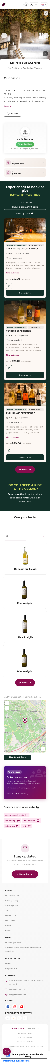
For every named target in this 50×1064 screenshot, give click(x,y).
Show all (23, 469)
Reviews (9, 925)
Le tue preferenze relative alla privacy (27, 1055)
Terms (8, 910)
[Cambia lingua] (44, 4)
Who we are (10, 915)
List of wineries (12, 895)
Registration (11, 968)
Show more (8, 106)
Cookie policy (11, 905)
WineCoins (10, 920)
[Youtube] (21, 1006)
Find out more (12, 273)
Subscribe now (25, 874)
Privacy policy (11, 900)
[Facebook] (8, 1006)
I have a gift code (13, 942)
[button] (25, 230)
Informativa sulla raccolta (16, 1060)
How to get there (17, 757)
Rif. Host (12, 113)
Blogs (8, 930)
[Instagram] (14, 1006)
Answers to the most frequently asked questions (23, 949)
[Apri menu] (34, 4)
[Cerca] (25, 4)
